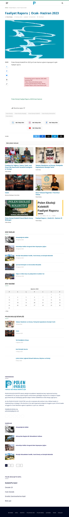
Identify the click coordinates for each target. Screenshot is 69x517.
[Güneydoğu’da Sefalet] (9, 239)
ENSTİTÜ (22, 512)
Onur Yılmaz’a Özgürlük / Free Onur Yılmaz (48, 193)
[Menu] (7, 3)
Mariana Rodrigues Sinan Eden (12, 195)
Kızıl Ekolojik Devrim (22, 349)
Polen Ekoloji (9, 17)
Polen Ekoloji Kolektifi (34, 113)
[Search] (62, 3)
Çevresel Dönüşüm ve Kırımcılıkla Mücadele (28, 264)
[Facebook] (6, 71)
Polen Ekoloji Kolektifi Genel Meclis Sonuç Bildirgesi (19, 219)
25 (17, 305)
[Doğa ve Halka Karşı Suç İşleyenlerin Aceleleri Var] (9, 276)
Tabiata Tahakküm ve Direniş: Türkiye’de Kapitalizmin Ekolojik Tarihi (49, 166)
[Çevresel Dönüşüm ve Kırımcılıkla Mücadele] (9, 267)
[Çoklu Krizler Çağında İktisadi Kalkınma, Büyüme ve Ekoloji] (9, 360)
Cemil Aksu (38, 169)
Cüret (7, 193)
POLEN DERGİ (40, 512)
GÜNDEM (48, 512)
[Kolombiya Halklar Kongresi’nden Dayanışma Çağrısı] (9, 249)
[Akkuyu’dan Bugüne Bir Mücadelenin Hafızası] (9, 438)
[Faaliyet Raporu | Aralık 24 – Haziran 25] (50, 208)
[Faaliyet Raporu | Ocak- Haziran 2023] (34, 39)
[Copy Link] (6, 84)
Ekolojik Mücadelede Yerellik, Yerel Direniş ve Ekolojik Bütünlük (34, 255)
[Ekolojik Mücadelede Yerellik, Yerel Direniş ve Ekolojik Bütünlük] (9, 258)
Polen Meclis (9, 116)
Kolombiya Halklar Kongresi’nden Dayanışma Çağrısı (31, 246)
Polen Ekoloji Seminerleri (48, 113)
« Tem (6, 311)
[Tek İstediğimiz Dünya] (9, 342)
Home (6, 7)
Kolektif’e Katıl (11, 483)
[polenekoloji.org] (34, 3)
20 (34, 302)
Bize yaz (8, 501)
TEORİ (54, 512)
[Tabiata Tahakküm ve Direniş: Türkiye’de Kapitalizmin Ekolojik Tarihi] (50, 155)
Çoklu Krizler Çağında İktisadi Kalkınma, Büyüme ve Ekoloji (33, 358)
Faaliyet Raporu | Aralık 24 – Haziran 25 (49, 218)
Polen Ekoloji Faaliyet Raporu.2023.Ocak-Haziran (26, 99)
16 (59, 300)
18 (17, 302)
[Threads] (6, 79)
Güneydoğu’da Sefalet (22, 237)
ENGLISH (60, 512)
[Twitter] (6, 66)
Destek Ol (9, 487)
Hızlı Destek (9, 492)
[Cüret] (19, 182)
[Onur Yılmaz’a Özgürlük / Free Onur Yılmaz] (50, 182)
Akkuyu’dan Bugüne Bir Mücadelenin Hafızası (29, 436)
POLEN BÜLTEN (31, 512)
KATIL (16, 512)
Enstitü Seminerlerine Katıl (15, 496)
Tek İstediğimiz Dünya (22, 340)
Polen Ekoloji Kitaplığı (20, 113)
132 (18, 465)
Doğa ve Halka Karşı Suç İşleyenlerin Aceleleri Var (30, 274)
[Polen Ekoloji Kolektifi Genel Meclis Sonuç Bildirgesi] (19, 208)
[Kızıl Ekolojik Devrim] (9, 351)
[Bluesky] (6, 75)
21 (43, 302)
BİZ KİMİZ (10, 512)
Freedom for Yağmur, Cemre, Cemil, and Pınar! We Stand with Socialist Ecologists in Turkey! (18, 167)
